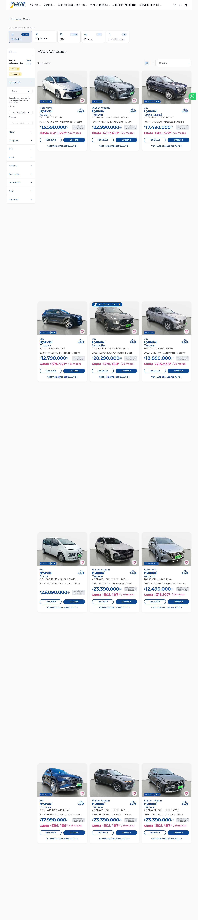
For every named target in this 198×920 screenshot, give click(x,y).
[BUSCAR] (174, 5)
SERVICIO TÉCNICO (149, 5)
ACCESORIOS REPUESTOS (71, 5)
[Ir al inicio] (17, 5)
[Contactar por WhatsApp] (192, 96)
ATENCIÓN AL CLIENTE (125, 5)
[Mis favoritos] (180, 5)
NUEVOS (34, 5)
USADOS (48, 5)
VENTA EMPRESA (99, 5)
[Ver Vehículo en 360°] (80, 111)
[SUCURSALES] (185, 5)
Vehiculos (16, 19)
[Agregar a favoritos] (82, 100)
